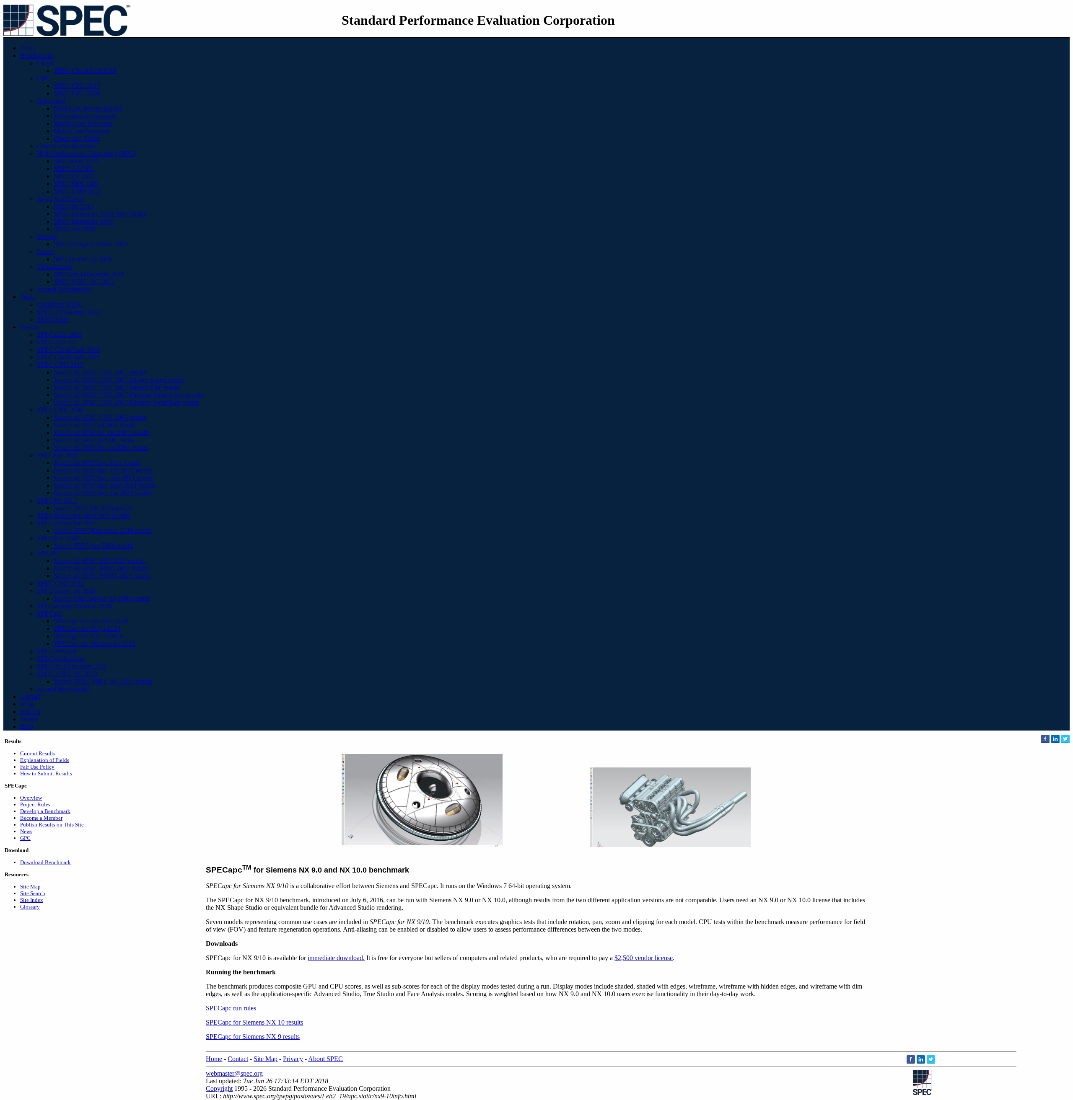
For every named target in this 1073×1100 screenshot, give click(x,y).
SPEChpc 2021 (74, 176)
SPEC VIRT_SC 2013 (84, 281)
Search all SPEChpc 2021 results (97, 462)
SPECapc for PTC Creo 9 (88, 636)
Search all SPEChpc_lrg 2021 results (102, 492)
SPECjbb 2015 (73, 206)
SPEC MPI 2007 (76, 183)
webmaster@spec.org (234, 1073)
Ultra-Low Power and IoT (88, 108)
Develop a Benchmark (45, 811)
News (26, 831)
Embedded (51, 100)
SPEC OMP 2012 (77, 191)
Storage (47, 236)
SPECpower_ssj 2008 (83, 259)
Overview (31, 798)
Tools (27, 296)
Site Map (30, 886)
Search (29, 719)
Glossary (30, 907)
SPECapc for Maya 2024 (87, 628)
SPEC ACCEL (74, 168)
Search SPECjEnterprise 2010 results (103, 530)
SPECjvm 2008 (74, 228)
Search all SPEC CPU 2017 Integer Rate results (117, 387)
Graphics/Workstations (67, 146)
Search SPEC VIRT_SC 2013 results (103, 681)
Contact (30, 696)
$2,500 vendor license (643, 957)
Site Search (32, 893)
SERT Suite (52, 319)
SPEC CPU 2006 (77, 93)
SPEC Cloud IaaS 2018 (85, 70)
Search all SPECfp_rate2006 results (101, 447)
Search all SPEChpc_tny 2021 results (103, 470)
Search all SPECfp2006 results (94, 440)
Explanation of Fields (44, 760)
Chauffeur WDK (59, 304)
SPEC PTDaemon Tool (68, 311)
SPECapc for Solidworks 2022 (94, 643)
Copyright (219, 1088)
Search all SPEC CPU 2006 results (100, 417)
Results (29, 327)
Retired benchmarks (63, 688)
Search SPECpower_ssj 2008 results (102, 598)
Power (45, 251)
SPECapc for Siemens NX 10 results (254, 1022)
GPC (25, 838)
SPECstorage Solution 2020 (91, 244)
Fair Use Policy (37, 767)
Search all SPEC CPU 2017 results (100, 372)
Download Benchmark (45, 862)
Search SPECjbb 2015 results (93, 507)
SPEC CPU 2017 (77, 85)
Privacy (293, 1058)
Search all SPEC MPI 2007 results (99, 560)
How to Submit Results (46, 773)
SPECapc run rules (231, 1008)
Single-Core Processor (83, 123)
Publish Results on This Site (52, 824)
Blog (26, 704)
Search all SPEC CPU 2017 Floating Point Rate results (126, 402)
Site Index (31, 900)
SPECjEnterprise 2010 (84, 221)
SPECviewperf (57, 651)
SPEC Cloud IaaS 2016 (68, 357)
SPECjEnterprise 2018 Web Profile (100, 213)
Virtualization (55, 266)
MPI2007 (49, 553)
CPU (43, 78)
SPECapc (49, 613)
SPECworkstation (60, 658)
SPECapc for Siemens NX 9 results (253, 1036)
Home (28, 48)
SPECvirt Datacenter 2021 (89, 274)
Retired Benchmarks (64, 289)
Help (26, 726)
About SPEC (325, 1058)
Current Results (37, 753)
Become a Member (41, 818)
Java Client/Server (61, 198)
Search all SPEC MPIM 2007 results (102, 575)
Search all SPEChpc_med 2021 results (105, 485)
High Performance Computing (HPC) (86, 153)
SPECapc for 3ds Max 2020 (91, 621)
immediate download (335, 957)
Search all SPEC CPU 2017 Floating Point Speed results (128, 394)
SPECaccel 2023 (76, 161)
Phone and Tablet (77, 138)
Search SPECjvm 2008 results (93, 545)
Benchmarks (36, 55)
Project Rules (35, 804)
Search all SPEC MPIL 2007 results (101, 568)
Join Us (30, 711)
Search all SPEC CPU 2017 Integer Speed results (119, 379)
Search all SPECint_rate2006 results (101, 432)
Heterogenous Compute (85, 115)
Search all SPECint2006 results (95, 425)
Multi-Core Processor (82, 130)
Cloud (45, 63)
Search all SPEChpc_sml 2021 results (103, 477)
